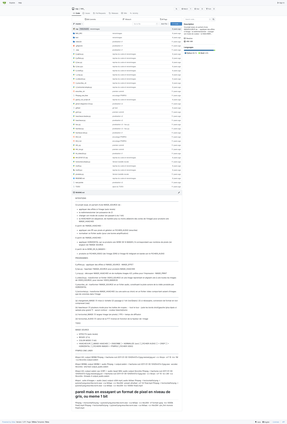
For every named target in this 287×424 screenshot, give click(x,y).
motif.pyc (79, 170)
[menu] (258, 422)
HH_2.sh (79, 141)
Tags (164, 19)
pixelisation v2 (117, 104)
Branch (128, 19)
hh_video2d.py (81, 153)
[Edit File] (179, 192)
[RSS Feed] (176, 9)
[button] (185, 9)
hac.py (78, 124)
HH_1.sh (78, 137)
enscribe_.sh (80, 91)
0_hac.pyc (79, 66)
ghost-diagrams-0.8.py (84, 104)
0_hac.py (79, 62)
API (283, 422)
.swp (77, 50)
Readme (189, 38)
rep (76, 9)
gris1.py (78, 112)
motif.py (79, 166)
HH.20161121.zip (82, 158)
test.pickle (79, 182)
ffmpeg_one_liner (82, 95)
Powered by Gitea (8, 422)
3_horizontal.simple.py (84, 87)
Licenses (276, 422)
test (77, 37)
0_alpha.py (80, 54)
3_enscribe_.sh (81, 83)
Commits (91, 19)
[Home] (4, 3)
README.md (80, 178)
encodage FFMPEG (119, 95)
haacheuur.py (81, 120)
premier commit (118, 91)
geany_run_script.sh (83, 100)
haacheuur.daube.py (83, 116)
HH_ (83, 9)
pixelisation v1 (117, 42)
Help (20, 3)
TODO (78, 187)
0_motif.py (79, 71)
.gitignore (79, 46)
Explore (12, 3)
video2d (79, 42)
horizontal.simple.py (83, 162)
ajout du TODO (117, 187)
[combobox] (145, 24)
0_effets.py (80, 58)
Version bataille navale (120, 162)
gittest (78, 108)
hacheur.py (80, 129)
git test (115, 108)
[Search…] (213, 19)
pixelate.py (80, 174)
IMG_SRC (79, 33)
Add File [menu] (164, 24)
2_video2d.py (80, 79)
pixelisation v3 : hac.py (120, 124)
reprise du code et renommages (124, 54)
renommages (95, 29)
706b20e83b (84, 29)
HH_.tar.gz (79, 149)
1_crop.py (79, 75)
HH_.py (78, 145)
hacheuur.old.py (81, 133)
